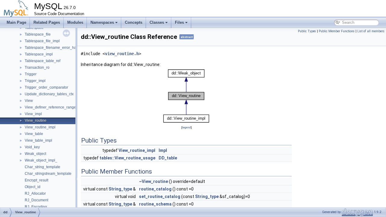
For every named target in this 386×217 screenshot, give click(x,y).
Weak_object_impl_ (41, 160)
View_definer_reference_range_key (54, 107)
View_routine (35, 120)
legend (186, 127)
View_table (34, 134)
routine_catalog (155, 189)
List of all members (370, 31)
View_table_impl (38, 140)
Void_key (32, 147)
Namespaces (102, 22)
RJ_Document (36, 200)
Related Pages (46, 22)
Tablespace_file (38, 34)
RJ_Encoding (36, 207)
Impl (163, 150)
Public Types (307, 31)
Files (179, 22)
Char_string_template (42, 167)
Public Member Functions (337, 31)
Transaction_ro (37, 67)
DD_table (168, 158)
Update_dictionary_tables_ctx (49, 94)
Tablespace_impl (39, 54)
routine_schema (155, 204)
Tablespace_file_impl (42, 41)
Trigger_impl (35, 81)
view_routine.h (122, 53)
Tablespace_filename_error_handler (55, 48)
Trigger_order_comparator (46, 87)
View (29, 101)
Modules (75, 22)
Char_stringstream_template (48, 173)
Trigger (30, 74)
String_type (120, 189)
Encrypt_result (36, 180)
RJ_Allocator (35, 193)
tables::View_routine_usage (127, 158)
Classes (157, 22)
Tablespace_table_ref (42, 61)
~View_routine (153, 181)
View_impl (33, 114)
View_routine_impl (40, 127)
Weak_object (35, 154)
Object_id (32, 187)
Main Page (16, 22)
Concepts (133, 22)
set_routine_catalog (159, 196)
